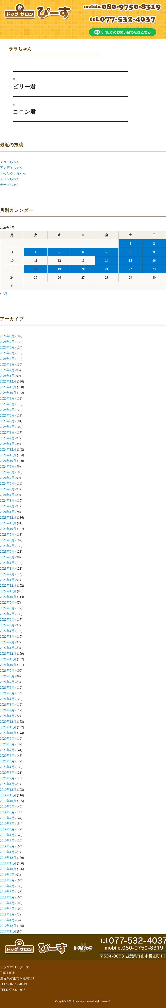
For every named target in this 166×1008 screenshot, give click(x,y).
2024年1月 (7, 512)
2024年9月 (7, 466)
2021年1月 (7, 716)
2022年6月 (7, 619)
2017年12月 (8, 925)
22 (130, 269)
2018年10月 (8, 869)
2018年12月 (8, 857)
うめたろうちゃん (13, 173)
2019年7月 (7, 818)
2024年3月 (7, 500)
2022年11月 (8, 591)
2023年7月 (7, 546)
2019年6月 (7, 823)
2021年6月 (7, 687)
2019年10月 (8, 801)
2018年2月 (7, 914)
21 (106, 269)
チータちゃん (9, 184)
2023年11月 (8, 523)
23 (154, 269)
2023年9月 (7, 534)
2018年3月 (7, 908)
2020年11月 (8, 727)
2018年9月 (7, 874)
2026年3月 (7, 364)
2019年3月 (7, 840)
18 (35, 269)
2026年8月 (7, 336)
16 (154, 260)
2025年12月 (8, 381)
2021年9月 (7, 670)
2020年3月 (7, 772)
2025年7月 (7, 409)
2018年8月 (7, 880)
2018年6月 (7, 891)
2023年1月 (7, 580)
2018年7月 (7, 886)
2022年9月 (7, 602)
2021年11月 (8, 659)
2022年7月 (7, 614)
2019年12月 (8, 789)
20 (83, 269)
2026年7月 (7, 341)
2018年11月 (8, 863)
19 (59, 269)
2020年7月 (7, 750)
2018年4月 (7, 903)
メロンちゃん (9, 179)
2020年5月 (7, 761)
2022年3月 (7, 636)
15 (130, 260)
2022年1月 (7, 648)
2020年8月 (7, 744)
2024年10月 (8, 460)
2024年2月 (7, 506)
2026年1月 (7, 375)
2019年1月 (7, 852)
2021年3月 (7, 704)
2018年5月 (7, 897)
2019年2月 (7, 846)
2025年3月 (7, 432)
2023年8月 (7, 540)
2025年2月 (7, 438)
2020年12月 (8, 721)
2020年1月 (7, 784)
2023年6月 (7, 551)
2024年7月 (7, 477)
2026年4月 (7, 358)
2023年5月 (7, 557)
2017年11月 (8, 931)
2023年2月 (7, 574)
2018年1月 (7, 920)
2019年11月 (8, 795)
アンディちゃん (11, 167)
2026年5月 (7, 353)
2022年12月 (8, 585)
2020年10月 (8, 733)
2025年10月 (8, 392)
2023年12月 (8, 517)
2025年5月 (7, 421)
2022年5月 (7, 625)
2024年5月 (7, 489)
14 (106, 260)
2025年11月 (8, 387)
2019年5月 (7, 829)
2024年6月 (7, 483)
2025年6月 (7, 415)
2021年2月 (7, 710)
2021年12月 (8, 653)
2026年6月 (7, 347)
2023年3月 (7, 568)
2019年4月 (7, 835)
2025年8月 (7, 404)
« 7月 (3, 293)
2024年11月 (8, 455)
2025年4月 (7, 426)
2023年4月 (7, 563)
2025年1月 (7, 443)
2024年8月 (7, 472)
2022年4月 (7, 631)
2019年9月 (7, 806)
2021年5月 (7, 693)
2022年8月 (7, 608)
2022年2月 (7, 642)
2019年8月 (7, 812)
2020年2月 (7, 778)
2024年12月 (8, 449)
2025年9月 (7, 398)
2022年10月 (8, 597)
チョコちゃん (9, 162)
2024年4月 (7, 495)
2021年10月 (8, 665)
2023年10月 (8, 529)
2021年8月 (7, 676)
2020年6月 (7, 755)
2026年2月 (7, 370)
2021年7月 (7, 682)
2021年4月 (7, 699)
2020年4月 (7, 767)
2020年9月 (7, 738)
